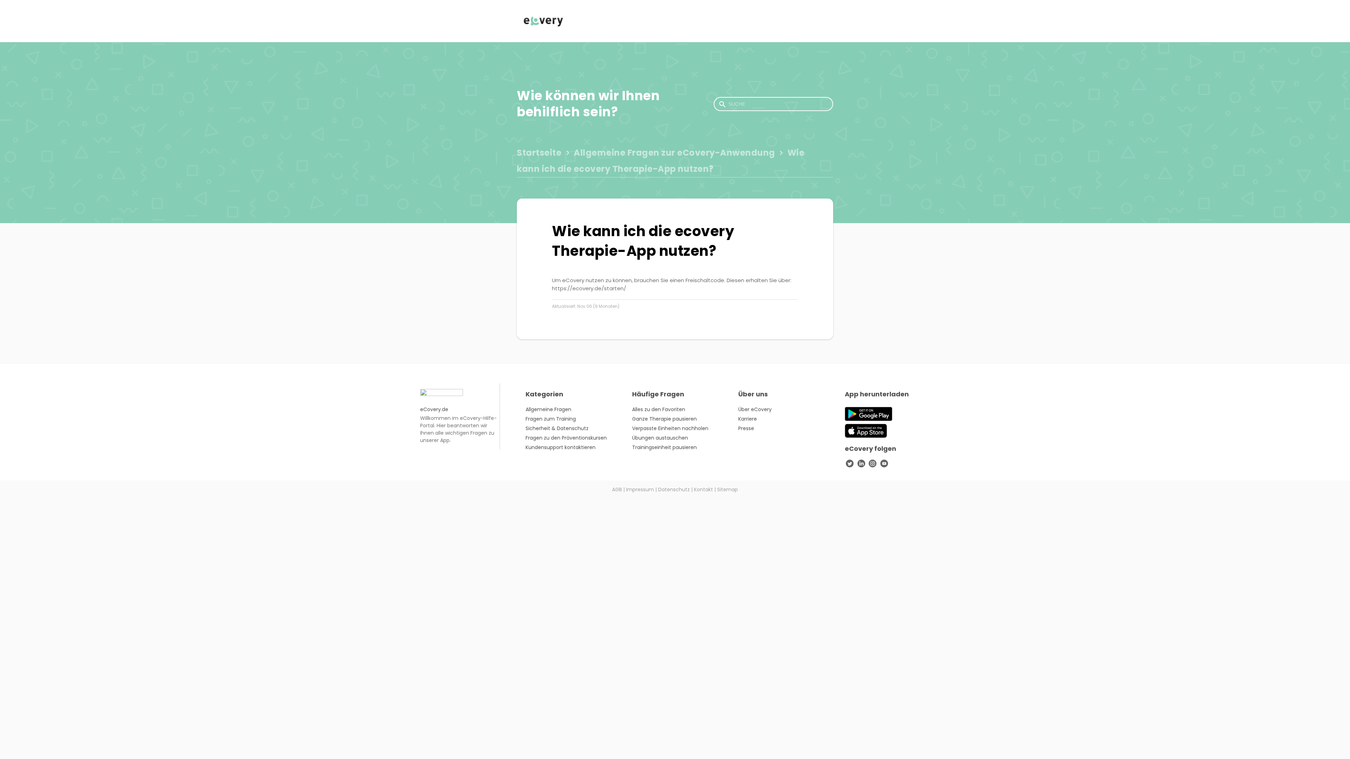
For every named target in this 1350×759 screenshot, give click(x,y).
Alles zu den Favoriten (658, 409)
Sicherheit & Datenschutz (557, 428)
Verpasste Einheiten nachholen (670, 428)
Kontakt (703, 489)
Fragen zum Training (551, 418)
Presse (746, 428)
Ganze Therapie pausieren (664, 418)
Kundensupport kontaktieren (561, 447)
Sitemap (727, 489)
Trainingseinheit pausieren (664, 447)
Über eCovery (755, 409)
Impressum (640, 489)
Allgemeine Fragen (548, 409)
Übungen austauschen (660, 437)
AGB (617, 489)
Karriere (747, 418)
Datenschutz (674, 489)
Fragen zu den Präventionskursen (566, 437)
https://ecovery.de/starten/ (589, 288)
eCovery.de (434, 409)
